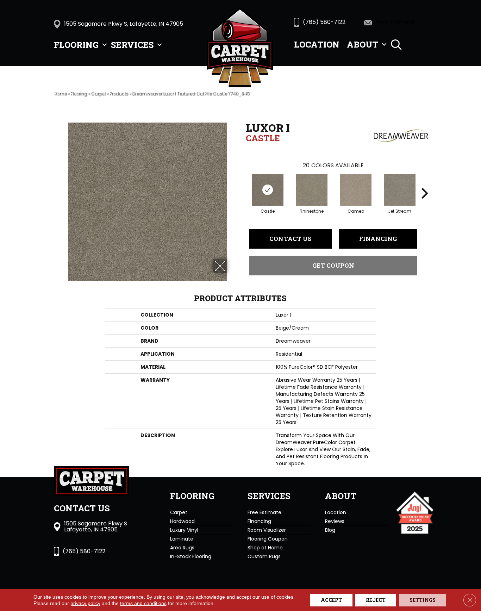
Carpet (97, 93)
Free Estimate (264, 512)
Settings (423, 600)
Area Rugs (182, 547)
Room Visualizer (267, 530)
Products (118, 93)
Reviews (334, 521)
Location (316, 44)
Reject (376, 600)
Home (60, 93)
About (362, 44)
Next (424, 182)
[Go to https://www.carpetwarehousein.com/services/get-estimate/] (399, 22)
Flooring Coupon (268, 538)
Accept (331, 600)
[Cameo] (355, 189)
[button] (104, 45)
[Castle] (267, 189)
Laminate (181, 538)
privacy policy (85, 603)
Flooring (76, 44)
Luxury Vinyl (184, 530)
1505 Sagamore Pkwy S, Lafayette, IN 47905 (123, 24)
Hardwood (182, 521)
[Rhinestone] (311, 189)
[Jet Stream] (399, 189)
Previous (242, 182)
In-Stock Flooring (190, 556)
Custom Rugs (264, 556)
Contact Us (290, 239)
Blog (330, 530)
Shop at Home (265, 547)
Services (132, 44)
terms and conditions (143, 603)
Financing (378, 239)
